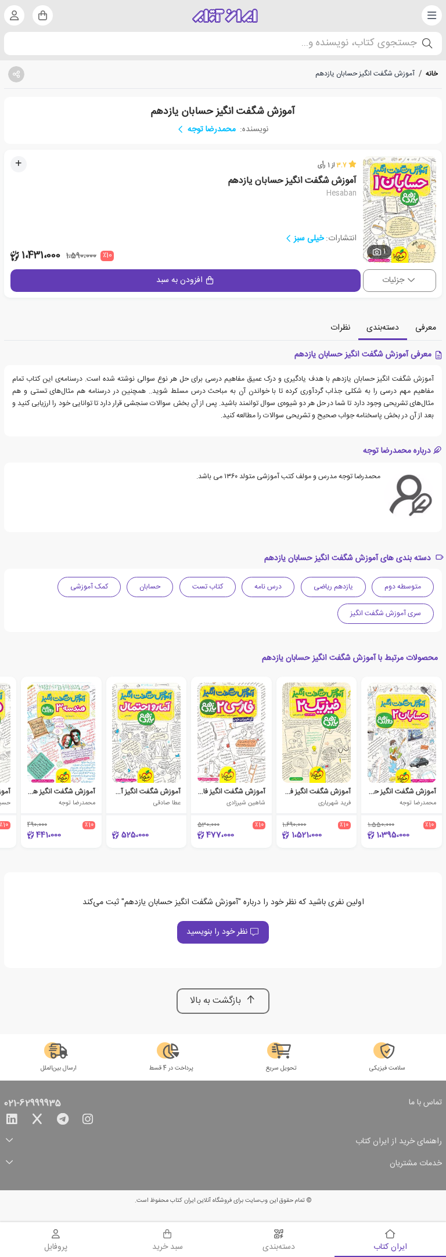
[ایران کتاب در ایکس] (37, 1121)
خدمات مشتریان (416, 1164)
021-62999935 (32, 1103)
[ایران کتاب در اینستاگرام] (87, 1121)
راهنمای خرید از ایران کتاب (398, 1142)
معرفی (425, 328)
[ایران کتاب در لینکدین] (11, 1121)
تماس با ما (425, 1103)
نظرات (340, 328)
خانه (432, 74)
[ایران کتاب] (225, 16)
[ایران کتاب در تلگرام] (62, 1121)
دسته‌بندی (382, 328)
